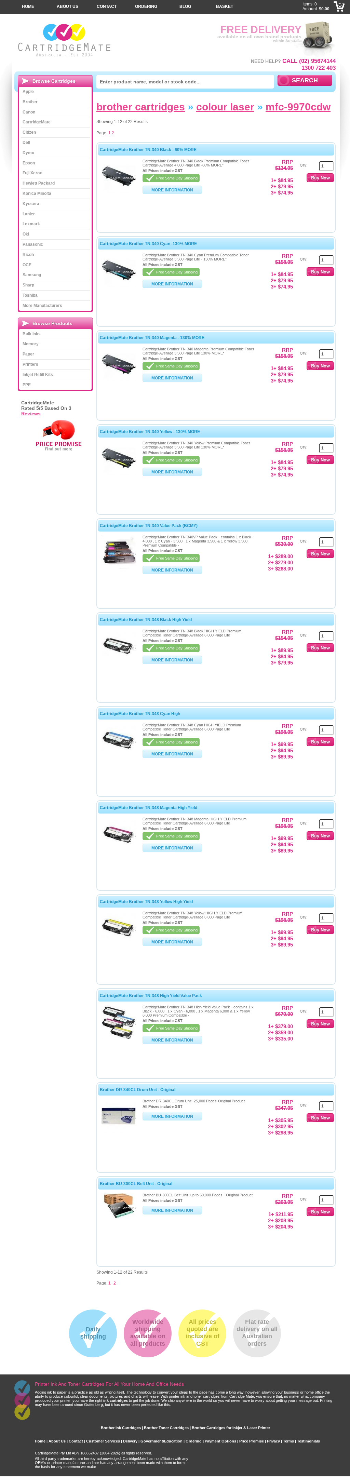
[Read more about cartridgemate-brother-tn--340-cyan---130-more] (119, 285)
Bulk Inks (32, 334)
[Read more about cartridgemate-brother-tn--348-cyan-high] (119, 755)
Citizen (29, 132)
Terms (288, 1441)
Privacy (273, 1441)
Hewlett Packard (39, 183)
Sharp (28, 285)
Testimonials (308, 1441)
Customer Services (103, 1441)
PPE (27, 384)
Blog (185, 6)
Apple (28, 91)
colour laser (225, 106)
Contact (107, 6)
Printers (30, 364)
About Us (67, 6)
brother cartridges (140, 106)
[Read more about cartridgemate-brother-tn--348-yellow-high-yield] (119, 943)
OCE (27, 265)
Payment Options (220, 1441)
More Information (172, 190)
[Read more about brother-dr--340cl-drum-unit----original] (119, 1131)
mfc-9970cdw (298, 106)
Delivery (130, 1441)
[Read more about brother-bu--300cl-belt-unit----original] (119, 1217)
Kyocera (31, 203)
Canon (29, 112)
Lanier (29, 214)
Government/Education (161, 1441)
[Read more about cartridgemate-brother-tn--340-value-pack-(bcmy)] (119, 567)
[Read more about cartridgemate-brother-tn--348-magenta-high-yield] (119, 849)
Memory (31, 343)
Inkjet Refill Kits (38, 374)
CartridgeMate (64, 40)
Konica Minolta (37, 193)
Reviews (31, 413)
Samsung (32, 274)
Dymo (28, 152)
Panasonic (33, 244)
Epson (29, 163)
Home (28, 6)
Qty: (304, 165)
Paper (28, 354)
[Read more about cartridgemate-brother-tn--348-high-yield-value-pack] (119, 1037)
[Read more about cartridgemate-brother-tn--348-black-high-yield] (119, 661)
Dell (26, 142)
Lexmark (31, 223)
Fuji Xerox (32, 173)
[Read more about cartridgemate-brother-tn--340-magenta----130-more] (119, 379)
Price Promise (251, 1441)
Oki (26, 234)
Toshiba (30, 295)
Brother (30, 101)
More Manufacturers (42, 305)
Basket (224, 6)
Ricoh (28, 254)
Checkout (339, 17)
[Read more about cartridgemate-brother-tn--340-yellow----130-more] (119, 473)
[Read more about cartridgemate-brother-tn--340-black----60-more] (119, 191)
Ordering (146, 6)
